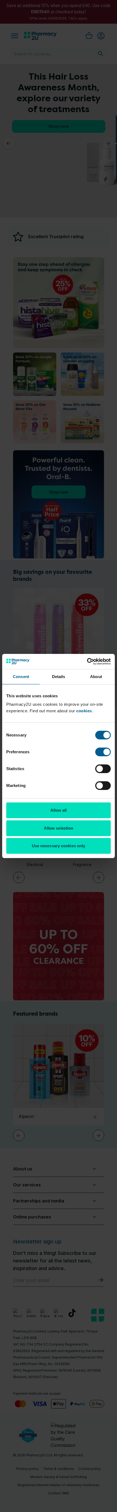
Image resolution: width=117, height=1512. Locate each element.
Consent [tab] (21, 676)
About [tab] (96, 676)
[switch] (103, 752)
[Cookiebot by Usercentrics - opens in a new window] (87, 661)
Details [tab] (58, 676)
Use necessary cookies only (58, 845)
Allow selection (58, 828)
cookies (84, 710)
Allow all (58, 810)
